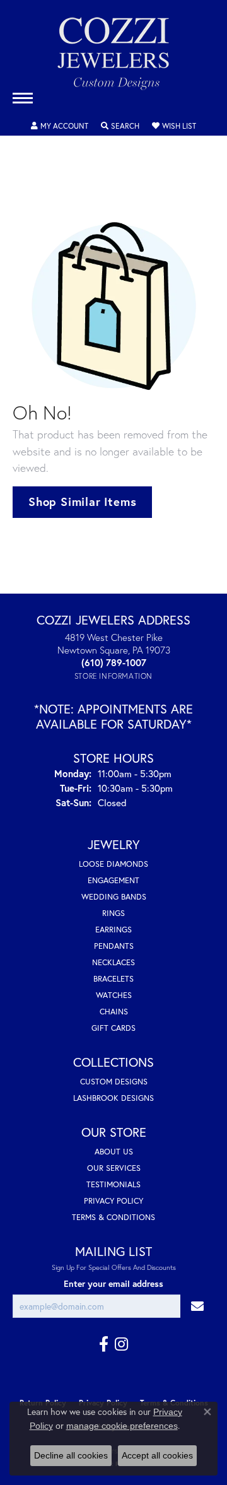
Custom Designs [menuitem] (114, 1081)
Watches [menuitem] (114, 995)
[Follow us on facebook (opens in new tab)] (103, 1344)
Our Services (114, 1168)
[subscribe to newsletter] (197, 1306)
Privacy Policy (113, 1200)
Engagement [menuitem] (113, 880)
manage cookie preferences (122, 1426)
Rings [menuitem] (113, 913)
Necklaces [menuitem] (113, 962)
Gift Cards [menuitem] (113, 1028)
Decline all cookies (71, 1455)
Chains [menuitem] (114, 1011)
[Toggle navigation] (22, 98)
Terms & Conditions (113, 1217)
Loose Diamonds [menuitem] (113, 864)
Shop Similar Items (82, 501)
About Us (114, 1151)
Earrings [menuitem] (113, 929)
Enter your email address (113, 1283)
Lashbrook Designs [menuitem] (113, 1098)
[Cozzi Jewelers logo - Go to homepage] (113, 58)
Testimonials (113, 1184)
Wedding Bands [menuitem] (113, 896)
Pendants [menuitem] (114, 946)
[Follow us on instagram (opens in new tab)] (121, 1344)
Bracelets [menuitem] (113, 978)
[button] (59, 126)
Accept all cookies (157, 1455)
